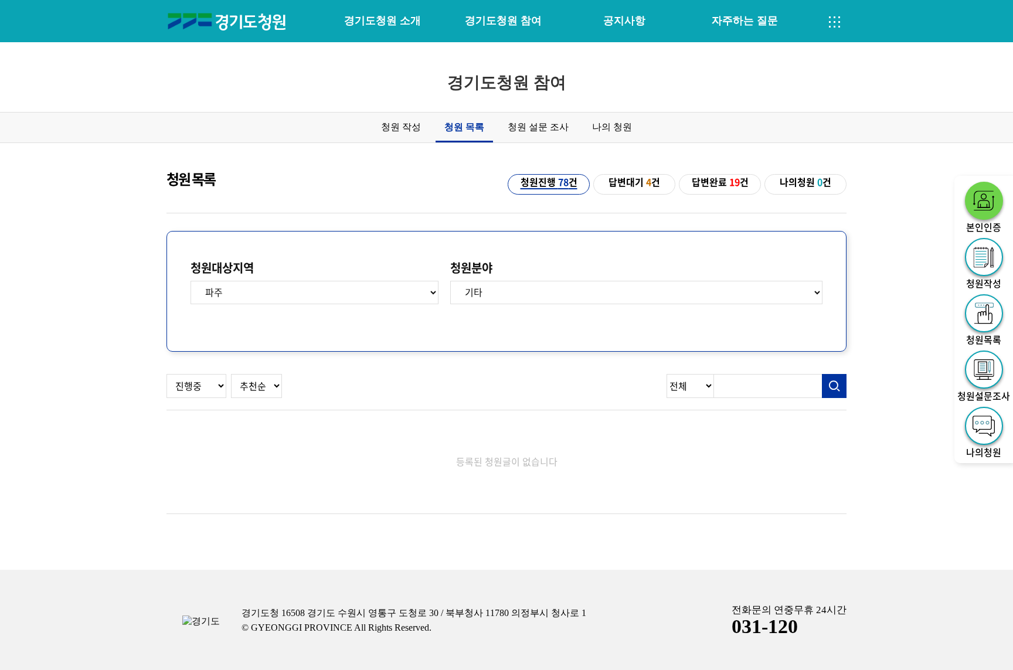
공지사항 (624, 20)
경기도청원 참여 (503, 20)
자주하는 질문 (745, 20)
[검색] (834, 386)
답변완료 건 (720, 182)
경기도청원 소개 (382, 20)
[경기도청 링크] (201, 621)
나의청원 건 (805, 182)
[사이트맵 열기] (835, 22)
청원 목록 (464, 127)
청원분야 (471, 268)
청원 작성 (401, 127)
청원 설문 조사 (538, 127)
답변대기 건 (634, 182)
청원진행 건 (549, 182)
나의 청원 (612, 127)
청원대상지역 (222, 268)
